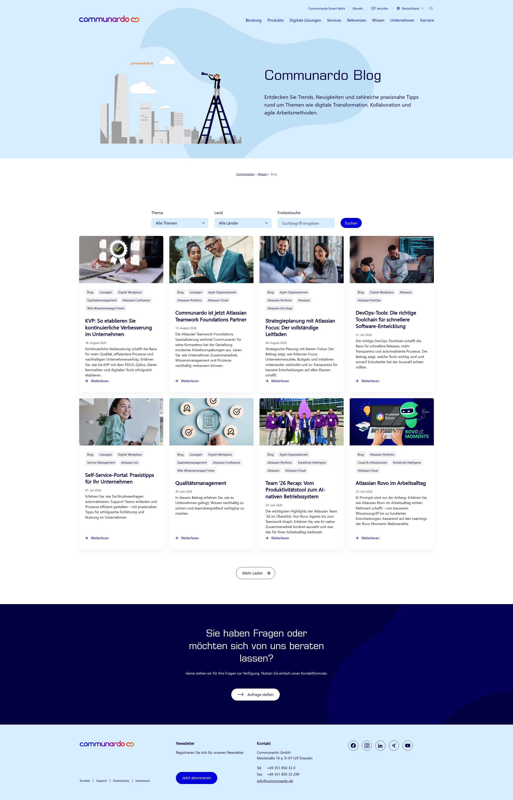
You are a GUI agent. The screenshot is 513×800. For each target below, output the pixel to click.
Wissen (262, 174)
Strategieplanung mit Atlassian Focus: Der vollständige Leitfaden (300, 327)
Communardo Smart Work (326, 8)
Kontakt (85, 781)
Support (101, 781)
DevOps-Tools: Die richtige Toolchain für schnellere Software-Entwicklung (386, 319)
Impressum (142, 781)
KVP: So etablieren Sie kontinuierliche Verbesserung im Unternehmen (118, 327)
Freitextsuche (289, 212)
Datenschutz (121, 781)
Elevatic (358, 8)
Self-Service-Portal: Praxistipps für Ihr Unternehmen (119, 478)
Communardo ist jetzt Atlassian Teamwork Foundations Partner (210, 316)
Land (218, 212)
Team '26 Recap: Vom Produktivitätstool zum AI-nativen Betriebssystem (295, 489)
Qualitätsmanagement (200, 482)
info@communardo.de (275, 780)
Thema (157, 212)
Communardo (245, 174)
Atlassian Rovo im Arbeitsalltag (391, 482)
